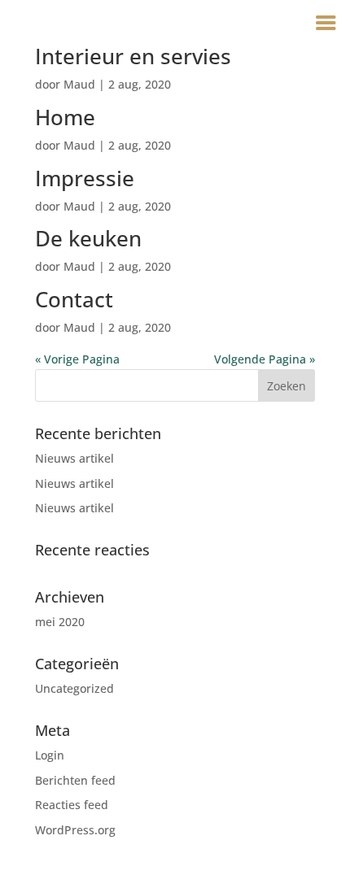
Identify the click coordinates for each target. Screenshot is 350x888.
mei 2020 (60, 621)
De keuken (88, 238)
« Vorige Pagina (77, 359)
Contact (74, 299)
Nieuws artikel (74, 458)
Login (49, 755)
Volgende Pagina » (264, 359)
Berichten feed (75, 780)
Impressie (84, 178)
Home (65, 117)
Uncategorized (74, 688)
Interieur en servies (133, 56)
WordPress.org (75, 830)
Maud (79, 84)
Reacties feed (71, 804)
